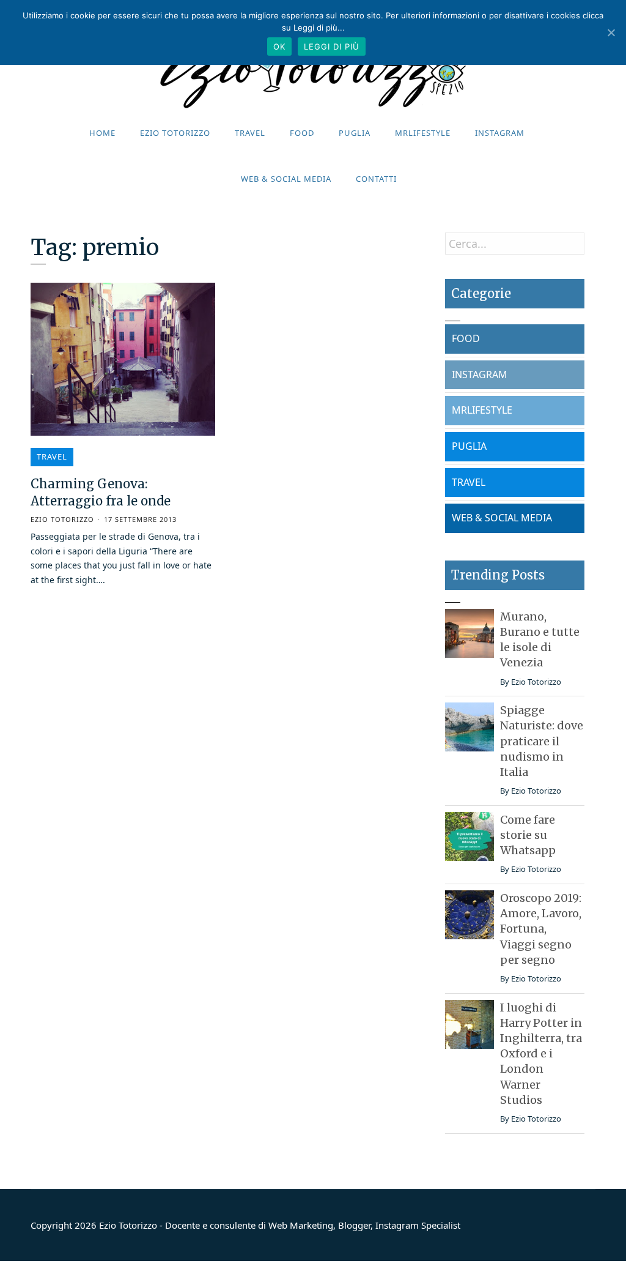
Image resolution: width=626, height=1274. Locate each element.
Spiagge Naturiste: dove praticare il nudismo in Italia (541, 741)
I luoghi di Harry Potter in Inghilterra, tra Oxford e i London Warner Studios (541, 1053)
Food (302, 132)
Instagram (500, 132)
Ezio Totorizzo (175, 132)
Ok (279, 46)
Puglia (354, 132)
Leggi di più (331, 46)
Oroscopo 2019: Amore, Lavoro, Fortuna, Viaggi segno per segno (540, 929)
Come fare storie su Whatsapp (528, 835)
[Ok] (611, 32)
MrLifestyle (423, 132)
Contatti (376, 178)
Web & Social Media (286, 178)
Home (102, 132)
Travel (250, 132)
